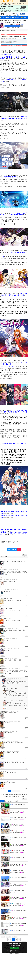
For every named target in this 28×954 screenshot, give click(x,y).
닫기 (8, 950)
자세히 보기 (23, 1)
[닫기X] (26, 30)
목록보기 (24, 554)
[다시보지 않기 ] (8, 4)
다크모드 (14, 15)
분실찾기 (10, 15)
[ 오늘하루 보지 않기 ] (16, 950)
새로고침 (3, 936)
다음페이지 (14, 936)
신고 (19, 549)
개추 (9, 549)
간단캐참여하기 (14, 947)
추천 (13, 549)
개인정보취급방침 (11, 953)
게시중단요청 (17, 953)
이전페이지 (8, 936)
